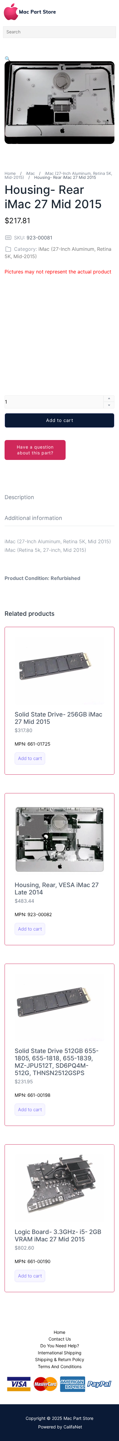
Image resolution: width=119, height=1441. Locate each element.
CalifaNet (72, 1426)
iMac (30, 173)
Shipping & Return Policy (59, 1359)
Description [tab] (19, 497)
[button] (8, 59)
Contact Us (60, 1338)
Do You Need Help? (59, 1345)
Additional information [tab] (33, 518)
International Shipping (59, 1352)
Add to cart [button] (30, 758)
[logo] (29, 11)
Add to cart (59, 420)
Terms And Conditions (59, 1366)
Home (10, 173)
